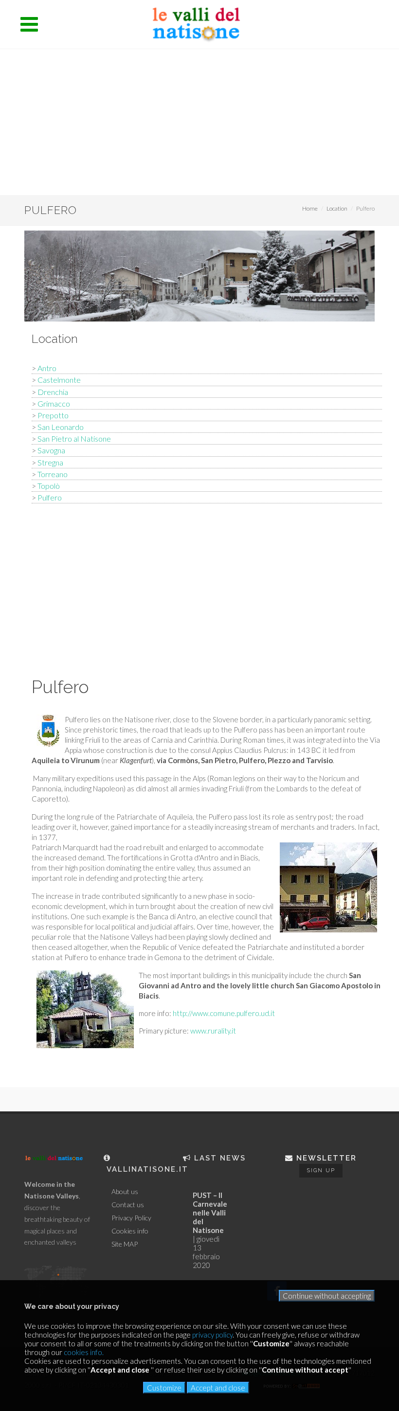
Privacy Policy (131, 1218)
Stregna (50, 462)
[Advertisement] (199, 122)
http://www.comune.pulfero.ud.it (224, 1013)
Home (310, 208)
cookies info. (84, 1352)
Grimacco (53, 403)
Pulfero (49, 497)
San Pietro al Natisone (74, 438)
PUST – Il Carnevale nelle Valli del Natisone (210, 1212)
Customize (164, 1387)
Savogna (51, 450)
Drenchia (52, 391)
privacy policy (212, 1334)
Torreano (52, 474)
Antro (46, 368)
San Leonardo (60, 426)
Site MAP (124, 1244)
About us (124, 1192)
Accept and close (218, 1387)
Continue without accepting (327, 1295)
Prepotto (53, 415)
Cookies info (129, 1231)
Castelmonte (59, 379)
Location (336, 208)
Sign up (321, 1170)
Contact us (127, 1205)
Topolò (48, 485)
